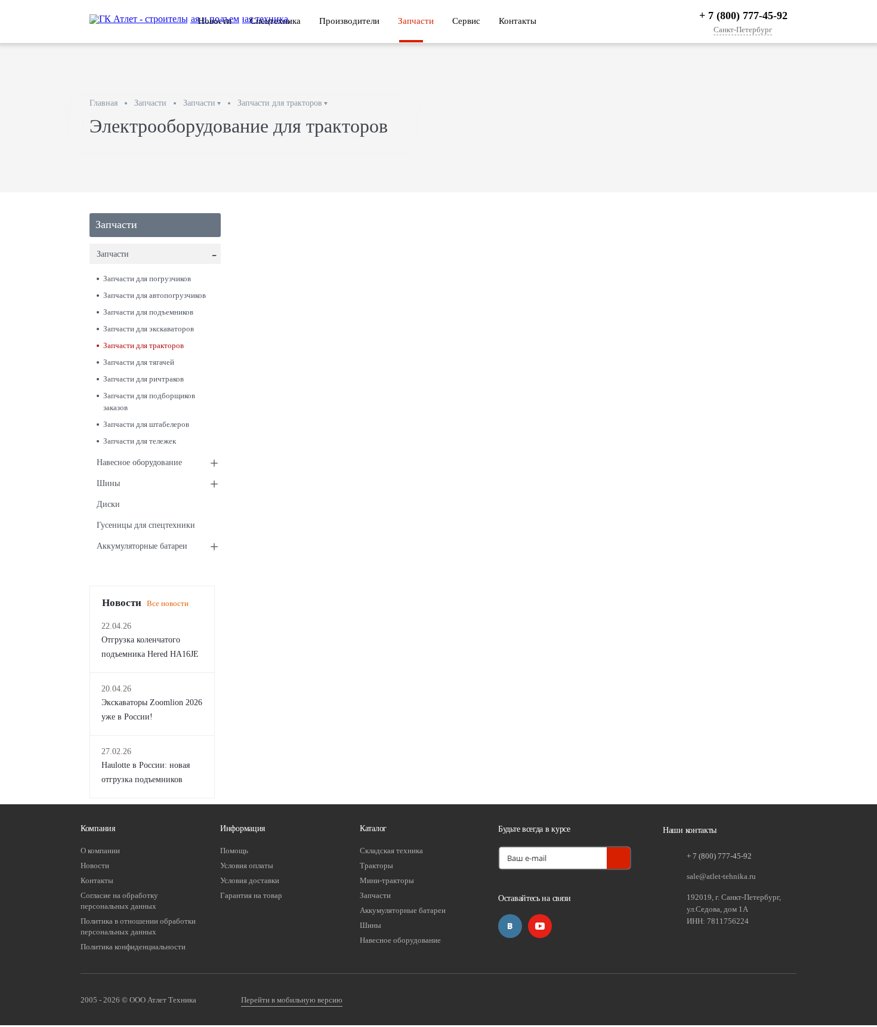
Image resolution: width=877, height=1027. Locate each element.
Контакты (517, 21)
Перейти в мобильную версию (291, 999)
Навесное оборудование (157, 463)
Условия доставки (249, 880)
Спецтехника (275, 21)
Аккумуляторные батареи (157, 547)
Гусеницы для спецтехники (146, 525)
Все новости (168, 603)
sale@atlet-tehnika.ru (721, 876)
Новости (214, 21)
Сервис (466, 21)
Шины (157, 484)
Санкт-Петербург (743, 30)
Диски (108, 504)
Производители (349, 21)
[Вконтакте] (510, 926)
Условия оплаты (246, 865)
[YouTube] (540, 926)
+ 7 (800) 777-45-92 (743, 15)
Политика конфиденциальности (133, 946)
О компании (100, 850)
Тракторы (376, 865)
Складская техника (391, 850)
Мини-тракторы (387, 880)
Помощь (234, 850)
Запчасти (416, 21)
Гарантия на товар (251, 895)
